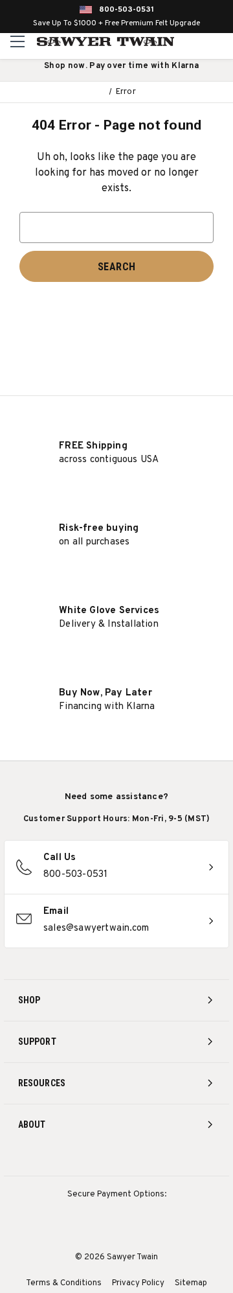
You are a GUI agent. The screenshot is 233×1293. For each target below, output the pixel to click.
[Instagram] (69, 1159)
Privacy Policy (138, 1283)
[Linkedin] (165, 1159)
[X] (141, 1159)
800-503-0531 (126, 10)
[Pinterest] (117, 1159)
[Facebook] (93, 1159)
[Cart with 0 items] (221, 41)
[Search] (194, 41)
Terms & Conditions (64, 1283)
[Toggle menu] (18, 41)
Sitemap (191, 1283)
